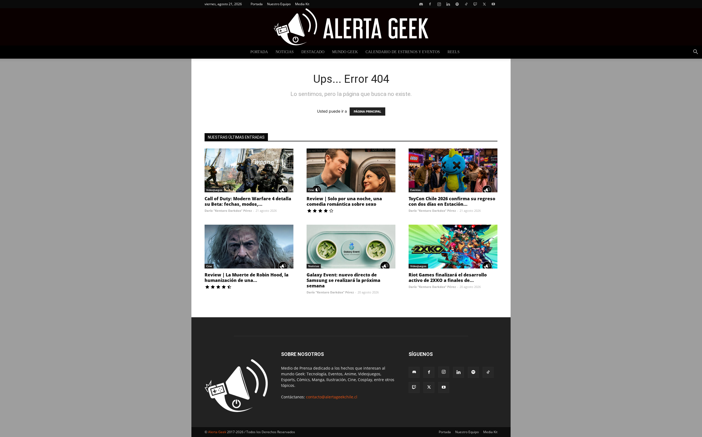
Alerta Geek (217, 432)
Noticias (285, 52)
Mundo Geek (345, 52)
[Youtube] (493, 4)
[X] (484, 4)
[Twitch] (475, 4)
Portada (257, 4)
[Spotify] (457, 4)
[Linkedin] (448, 4)
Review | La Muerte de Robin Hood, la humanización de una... (246, 277)
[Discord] (421, 4)
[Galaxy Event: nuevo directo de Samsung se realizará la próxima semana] (351, 247)
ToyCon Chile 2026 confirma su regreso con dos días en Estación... (452, 201)
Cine (311, 190)
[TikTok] (466, 4)
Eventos (415, 190)
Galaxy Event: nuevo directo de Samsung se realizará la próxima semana (343, 280)
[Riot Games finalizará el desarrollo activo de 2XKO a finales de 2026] (453, 247)
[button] (695, 52)
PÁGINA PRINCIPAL (367, 111)
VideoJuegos (214, 190)
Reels (454, 52)
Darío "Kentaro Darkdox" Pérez (228, 210)
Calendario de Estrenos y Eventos (403, 52)
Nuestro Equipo (279, 4)
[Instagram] (439, 4)
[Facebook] (430, 4)
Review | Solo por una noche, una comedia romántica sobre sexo (344, 201)
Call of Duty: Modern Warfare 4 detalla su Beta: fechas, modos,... (248, 201)
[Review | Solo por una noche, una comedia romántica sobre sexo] (351, 170)
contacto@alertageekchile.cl (331, 396)
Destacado (312, 52)
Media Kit (302, 4)
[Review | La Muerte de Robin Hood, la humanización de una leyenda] (249, 247)
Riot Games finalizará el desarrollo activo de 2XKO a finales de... (448, 277)
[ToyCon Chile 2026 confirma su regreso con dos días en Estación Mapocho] (453, 170)
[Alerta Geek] (351, 26)
